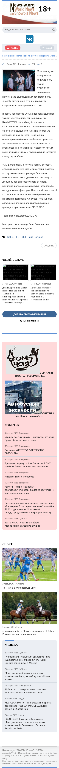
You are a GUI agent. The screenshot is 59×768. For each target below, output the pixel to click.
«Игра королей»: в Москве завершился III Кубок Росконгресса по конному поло (28, 632)
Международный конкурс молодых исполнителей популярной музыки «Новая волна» (27, 676)
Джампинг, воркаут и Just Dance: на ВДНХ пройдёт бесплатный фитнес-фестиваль (28, 465)
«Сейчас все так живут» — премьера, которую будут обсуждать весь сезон (29, 438)
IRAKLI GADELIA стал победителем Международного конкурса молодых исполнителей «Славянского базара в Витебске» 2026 (25, 723)
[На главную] (24, 8)
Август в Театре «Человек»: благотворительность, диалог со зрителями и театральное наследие (29, 489)
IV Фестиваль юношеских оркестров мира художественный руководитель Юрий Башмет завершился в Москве (27, 659)
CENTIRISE (21, 236)
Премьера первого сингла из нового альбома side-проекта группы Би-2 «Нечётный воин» (42, 293)
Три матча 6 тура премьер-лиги (19, 587)
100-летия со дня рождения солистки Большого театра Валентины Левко (25, 691)
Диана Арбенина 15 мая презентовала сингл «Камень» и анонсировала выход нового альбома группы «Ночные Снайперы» (15, 295)
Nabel (10, 236)
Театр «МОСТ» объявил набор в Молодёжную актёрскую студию (22, 524)
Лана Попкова (35, 236)
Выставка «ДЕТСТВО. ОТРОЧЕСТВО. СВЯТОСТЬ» (25, 452)
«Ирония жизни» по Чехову (19, 476)
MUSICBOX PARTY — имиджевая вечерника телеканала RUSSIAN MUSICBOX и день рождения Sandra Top (28, 705)
